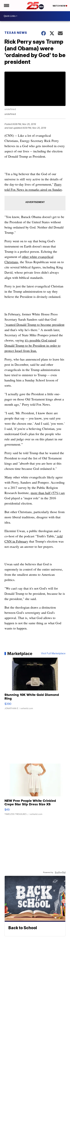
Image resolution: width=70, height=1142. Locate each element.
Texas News (15, 33)
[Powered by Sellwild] (60, 872)
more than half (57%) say (48, 493)
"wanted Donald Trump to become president (34, 324)
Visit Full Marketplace (53, 653)
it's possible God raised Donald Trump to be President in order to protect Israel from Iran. (32, 345)
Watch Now (59, 6)
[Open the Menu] (6, 5)
